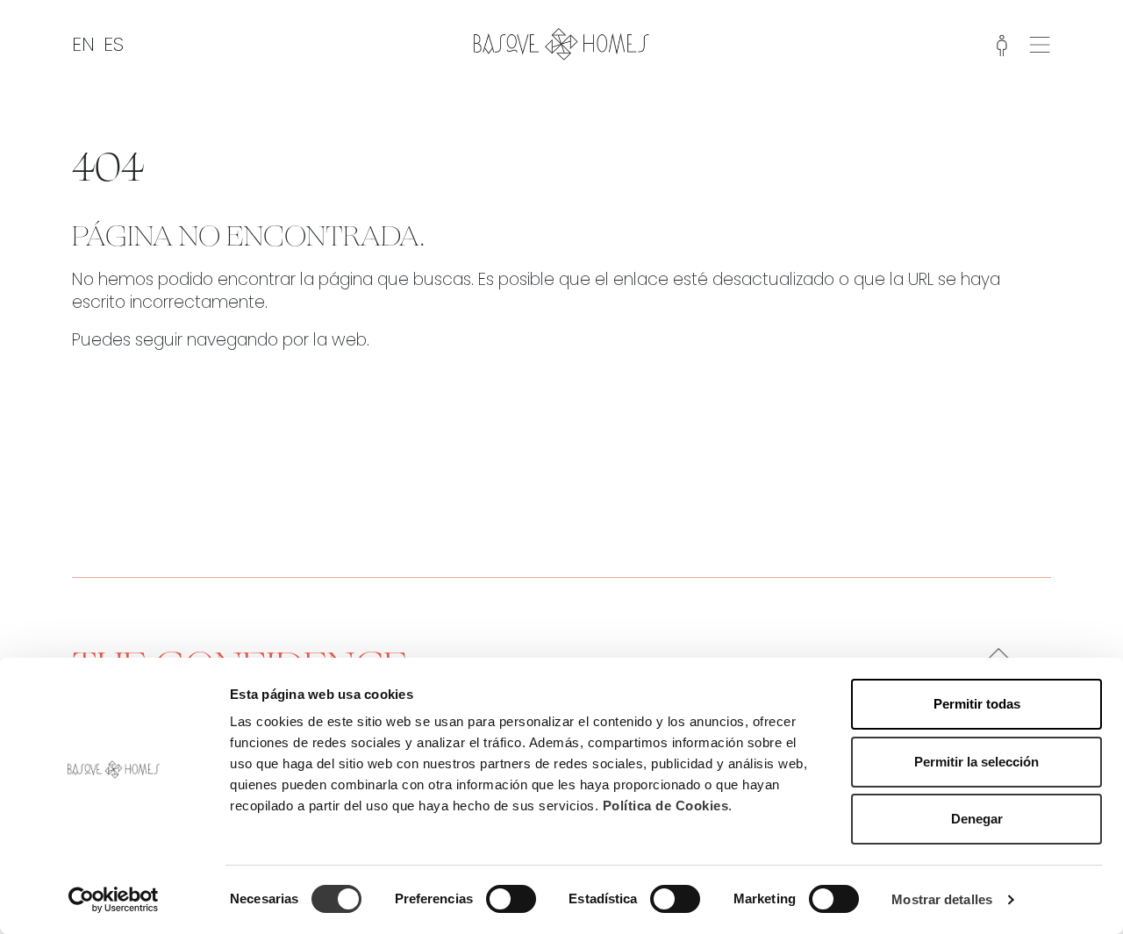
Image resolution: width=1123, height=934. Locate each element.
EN (83, 44)
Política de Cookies (666, 805)
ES (114, 44)
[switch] (511, 899)
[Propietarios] (1002, 44)
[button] (1039, 42)
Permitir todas (976, 703)
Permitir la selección (976, 761)
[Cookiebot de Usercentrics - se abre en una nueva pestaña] (113, 900)
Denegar (977, 818)
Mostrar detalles (941, 899)
